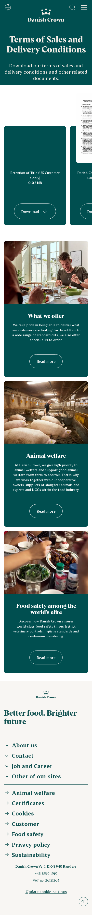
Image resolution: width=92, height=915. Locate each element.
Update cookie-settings (46, 891)
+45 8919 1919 (46, 873)
